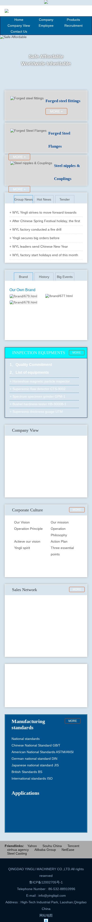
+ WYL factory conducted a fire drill (35, 229)
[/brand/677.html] (59, 296)
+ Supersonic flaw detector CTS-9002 (38, 388)
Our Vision (22, 522)
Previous (9, 685)
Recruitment (73, 25)
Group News (23, 199)
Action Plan (59, 541)
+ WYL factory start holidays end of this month (43, 255)
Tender (64, 199)
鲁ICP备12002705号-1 (46, 882)
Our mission (60, 522)
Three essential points (62, 551)
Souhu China (52, 846)
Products (73, 20)
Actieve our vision (27, 541)
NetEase (68, 850)
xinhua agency (18, 850)
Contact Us (19, 31)
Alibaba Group (45, 850)
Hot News (44, 199)
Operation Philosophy (59, 532)
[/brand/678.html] (23, 302)
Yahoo (32, 846)
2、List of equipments (29, 372)
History (44, 277)
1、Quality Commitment (31, 365)
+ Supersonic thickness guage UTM (36, 410)
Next (82, 685)
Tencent (73, 846)
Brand (23, 277)
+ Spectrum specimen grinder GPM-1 (37, 395)
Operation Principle (28, 529)
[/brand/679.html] (23, 296)
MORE (76, 352)
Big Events (65, 277)
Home (18, 20)
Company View (19, 25)
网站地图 (46, 915)
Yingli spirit (22, 548)
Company (46, 20)
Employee (46, 25)
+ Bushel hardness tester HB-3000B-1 (38, 403)
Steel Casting (17, 853)
